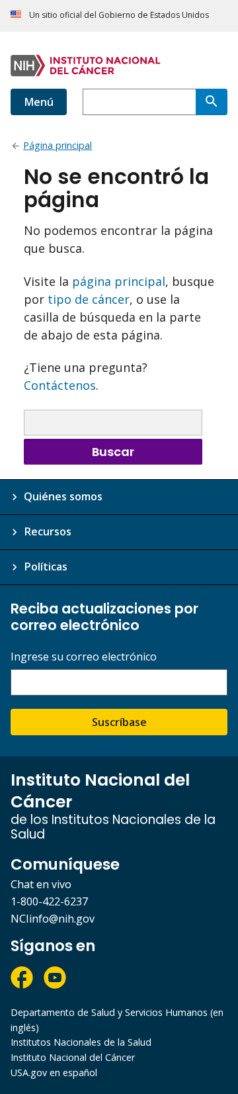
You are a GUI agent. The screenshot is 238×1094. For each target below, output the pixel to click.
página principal (118, 281)
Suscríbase (119, 722)
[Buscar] (211, 102)
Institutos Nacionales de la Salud (81, 1042)
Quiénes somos (63, 496)
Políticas (45, 566)
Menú (39, 102)
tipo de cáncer (89, 299)
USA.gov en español (54, 1072)
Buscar (113, 451)
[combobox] (139, 102)
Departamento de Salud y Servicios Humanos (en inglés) (117, 1020)
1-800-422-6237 (49, 901)
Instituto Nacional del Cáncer (73, 1057)
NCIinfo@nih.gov (53, 918)
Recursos (47, 531)
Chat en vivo (41, 884)
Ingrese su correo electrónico (84, 657)
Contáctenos (60, 385)
